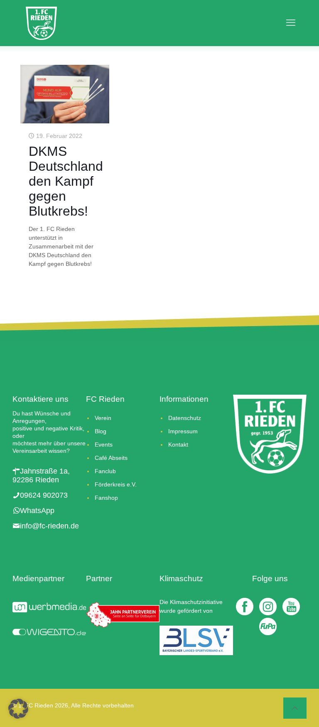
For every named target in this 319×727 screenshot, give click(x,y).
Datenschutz (184, 418)
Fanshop (106, 497)
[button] (18, 708)
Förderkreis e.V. (116, 484)
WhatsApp (37, 510)
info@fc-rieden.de (49, 526)
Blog (100, 431)
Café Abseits (111, 457)
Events (104, 444)
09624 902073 (44, 495)
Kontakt (178, 444)
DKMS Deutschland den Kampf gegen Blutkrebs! (66, 181)
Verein (103, 418)
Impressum (183, 431)
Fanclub (105, 471)
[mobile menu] (288, 23)
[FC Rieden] (41, 23)
